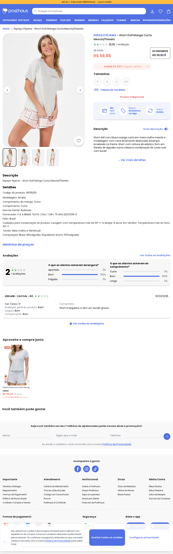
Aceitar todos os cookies (107, 537)
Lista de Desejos (157, 494)
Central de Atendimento (56, 486)
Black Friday (124, 494)
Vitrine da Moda (126, 490)
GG (126, 81)
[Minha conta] (152, 11)
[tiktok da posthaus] (95, 469)
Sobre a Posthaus (91, 486)
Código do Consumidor (56, 494)
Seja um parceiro (91, 494)
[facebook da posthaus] (77, 469)
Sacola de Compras (159, 498)
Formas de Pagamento (15, 494)
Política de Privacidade (116, 444)
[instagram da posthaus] (86, 469)
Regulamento (10, 490)
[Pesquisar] (35, 11)
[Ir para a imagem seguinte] (80, 90)
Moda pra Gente (90, 498)
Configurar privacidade (144, 537)
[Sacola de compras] (168, 11)
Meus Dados (155, 486)
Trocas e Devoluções (54, 490)
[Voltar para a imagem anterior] (7, 90)
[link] (111, 44)
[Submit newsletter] (167, 436)
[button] (86, 244)
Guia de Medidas (127, 486)
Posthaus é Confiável (55, 502)
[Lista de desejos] (160, 11)
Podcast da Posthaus (93, 502)
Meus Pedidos (156, 490)
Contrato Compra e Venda (16, 502)
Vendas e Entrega (12, 486)
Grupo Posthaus (90, 490)
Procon (47, 498)
